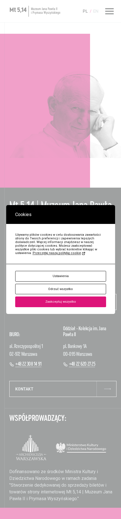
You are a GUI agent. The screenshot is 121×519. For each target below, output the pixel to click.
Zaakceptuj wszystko (60, 302)
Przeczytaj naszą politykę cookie (57, 253)
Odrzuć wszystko (60, 289)
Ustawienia (61, 276)
